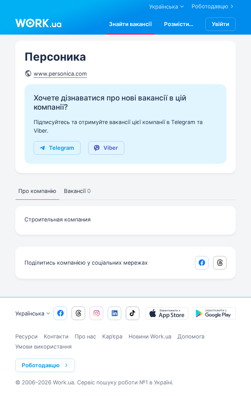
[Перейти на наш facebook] (60, 313)
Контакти (56, 336)
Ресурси (26, 336)
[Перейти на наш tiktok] (132, 313)
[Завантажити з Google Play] (214, 313)
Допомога (191, 336)
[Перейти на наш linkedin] (114, 313)
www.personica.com (60, 73)
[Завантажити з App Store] (166, 313)
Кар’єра (112, 336)
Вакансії (77, 191)
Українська (29, 313)
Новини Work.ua (150, 336)
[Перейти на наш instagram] (96, 313)
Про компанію (37, 191)
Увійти (220, 24)
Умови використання (43, 346)
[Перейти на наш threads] (78, 313)
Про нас (85, 336)
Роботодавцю (210, 6)
